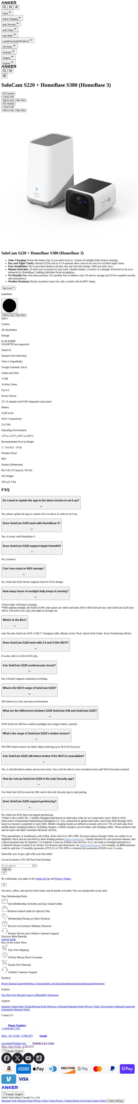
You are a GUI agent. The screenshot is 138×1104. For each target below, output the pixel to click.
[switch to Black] (9, 305)
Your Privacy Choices (61, 1100)
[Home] (33, 3)
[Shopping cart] (10, 7)
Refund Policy (26, 1100)
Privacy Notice (63, 878)
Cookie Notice (98, 1100)
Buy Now (20, 100)
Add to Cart (8, 100)
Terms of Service (82, 1100)
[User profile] (16, 7)
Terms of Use (43, 878)
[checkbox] (4, 873)
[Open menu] (4, 75)
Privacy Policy (42, 1100)
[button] (8, 93)
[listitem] (6, 1062)
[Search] (4, 7)
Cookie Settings (115, 1101)
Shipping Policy (9, 1100)
